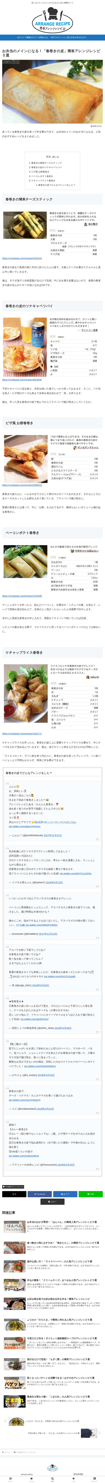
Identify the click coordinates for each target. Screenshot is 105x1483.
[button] (52, 1202)
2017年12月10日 (48, 934)
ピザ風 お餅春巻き (40, 171)
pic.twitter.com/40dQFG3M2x (41, 925)
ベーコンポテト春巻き (42, 176)
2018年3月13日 (54, 882)
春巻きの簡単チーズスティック (46, 163)
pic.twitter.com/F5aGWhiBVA (40, 1066)
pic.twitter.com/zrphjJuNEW (24, 1156)
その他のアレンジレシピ (14, 1187)
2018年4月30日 (40, 985)
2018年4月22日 (45, 1108)
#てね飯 (20, 925)
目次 (48, 156)
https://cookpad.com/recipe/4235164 (22, 258)
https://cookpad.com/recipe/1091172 (22, 733)
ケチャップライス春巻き (43, 180)
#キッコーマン (51, 822)
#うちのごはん (68, 822)
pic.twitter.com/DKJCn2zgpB (59, 976)
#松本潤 (38, 822)
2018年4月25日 (46, 1075)
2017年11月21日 (53, 835)
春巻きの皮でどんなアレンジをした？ (56, 185)
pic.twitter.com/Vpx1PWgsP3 (24, 1100)
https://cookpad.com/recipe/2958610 (22, 485)
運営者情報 (78, 1474)
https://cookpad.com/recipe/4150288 (22, 596)
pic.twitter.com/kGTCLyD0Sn (75, 873)
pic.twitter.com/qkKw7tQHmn (24, 826)
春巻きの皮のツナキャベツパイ (46, 167)
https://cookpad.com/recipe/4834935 (22, 379)
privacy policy (27, 1474)
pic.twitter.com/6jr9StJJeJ (34, 1019)
